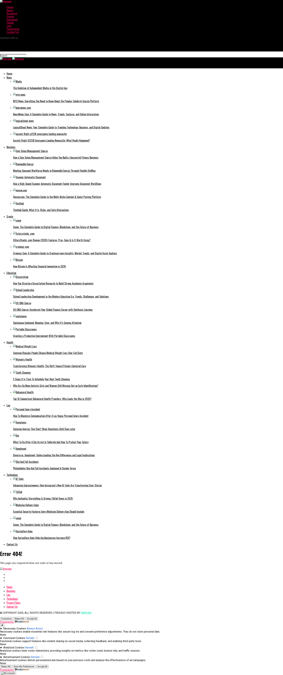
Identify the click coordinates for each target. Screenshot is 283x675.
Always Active (35, 628)
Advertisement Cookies (16, 657)
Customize (6, 618)
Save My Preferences (24, 666)
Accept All (32, 618)
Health (10, 22)
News (10, 10)
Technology (13, 29)
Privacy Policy (13, 603)
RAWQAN (86, 612)
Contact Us (13, 32)
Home (10, 7)
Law (9, 26)
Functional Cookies (14, 638)
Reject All (19, 618)
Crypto (10, 16)
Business (12, 13)
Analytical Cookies (13, 647)
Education (12, 19)
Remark (30, 638)
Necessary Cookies (14, 628)
